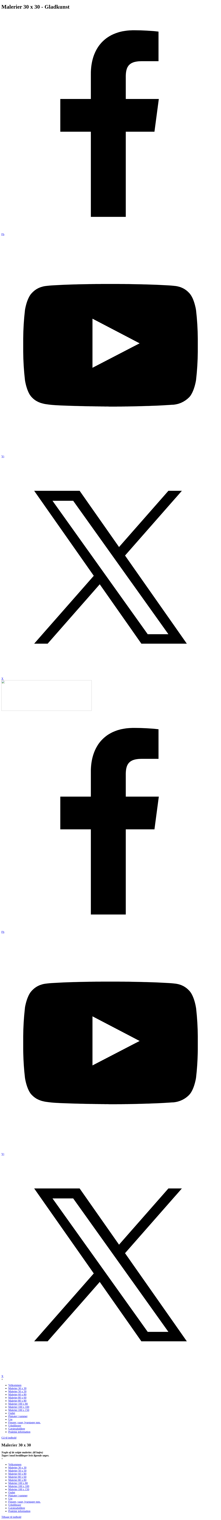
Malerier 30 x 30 (17, 1388)
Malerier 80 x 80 (17, 1400)
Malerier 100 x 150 (18, 1410)
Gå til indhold (8, 1437)
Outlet (11, 1413)
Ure (10, 1419)
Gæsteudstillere (16, 1428)
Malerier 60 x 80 (17, 1394)
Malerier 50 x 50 (17, 1391)
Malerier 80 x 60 (17, 1397)
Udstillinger (14, 1425)
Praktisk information (19, 1431)
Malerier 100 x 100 (18, 1406)
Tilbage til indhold (11, 1517)
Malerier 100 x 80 (18, 1403)
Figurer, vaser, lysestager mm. (24, 1422)
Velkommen (14, 1385)
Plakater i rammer (17, 1416)
